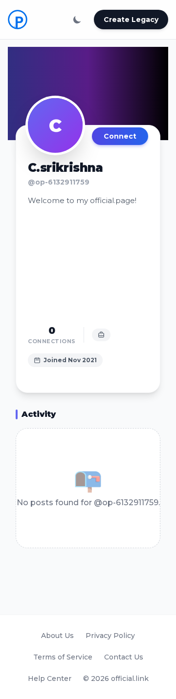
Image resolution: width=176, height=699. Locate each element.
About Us (57, 635)
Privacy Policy (110, 635)
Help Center (49, 678)
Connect (120, 136)
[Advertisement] (88, 265)
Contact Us (123, 657)
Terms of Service (62, 657)
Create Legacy (131, 19)
